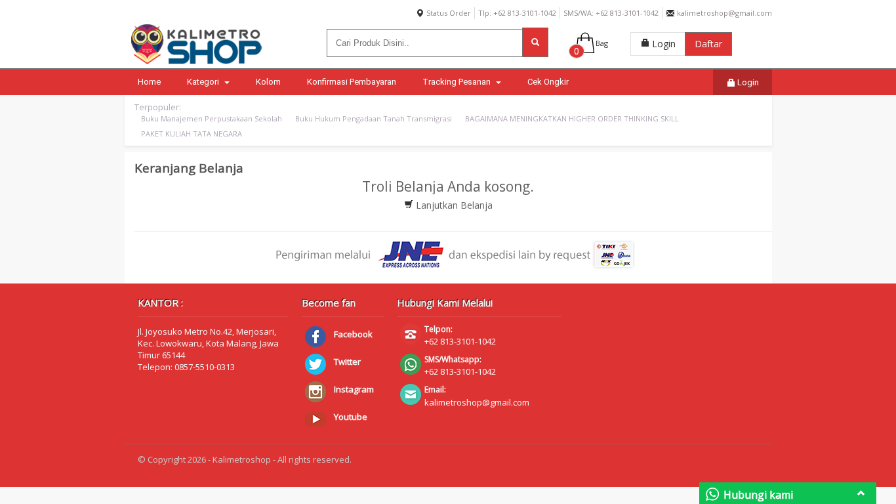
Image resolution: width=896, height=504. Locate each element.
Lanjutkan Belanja (453, 205)
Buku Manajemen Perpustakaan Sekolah (211, 118)
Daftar (708, 43)
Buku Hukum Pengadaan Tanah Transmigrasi (373, 118)
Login (662, 43)
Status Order (447, 13)
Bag (602, 43)
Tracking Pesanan (457, 82)
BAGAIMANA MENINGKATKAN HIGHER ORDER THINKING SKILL (572, 118)
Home (149, 82)
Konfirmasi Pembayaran (351, 82)
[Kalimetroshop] (196, 63)
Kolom (268, 82)
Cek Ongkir (548, 82)
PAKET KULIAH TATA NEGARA (191, 133)
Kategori (204, 82)
